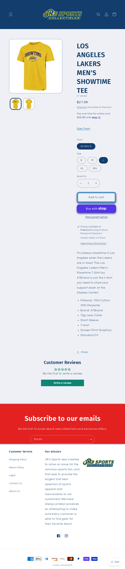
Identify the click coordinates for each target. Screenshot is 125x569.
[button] (11, 14)
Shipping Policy (18, 459)
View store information (93, 243)
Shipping (81, 107)
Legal (12, 475)
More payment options (96, 217)
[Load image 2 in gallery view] (29, 104)
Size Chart (83, 128)
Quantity (81, 176)
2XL (95, 168)
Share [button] (84, 352)
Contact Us (15, 483)
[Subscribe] (91, 439)
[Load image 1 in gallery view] (15, 104)
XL (82, 168)
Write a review (62, 383)
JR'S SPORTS (66, 565)
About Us (14, 491)
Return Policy (16, 467)
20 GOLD (86, 146)
